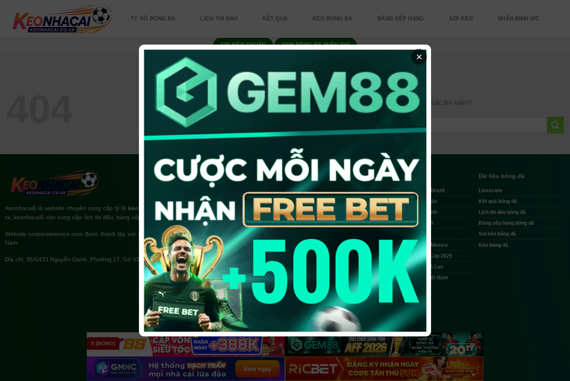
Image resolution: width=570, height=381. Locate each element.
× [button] (419, 56)
